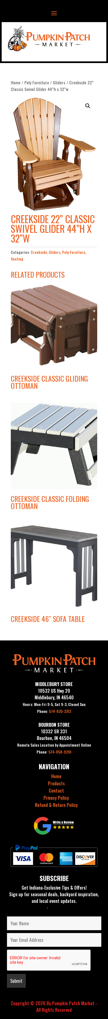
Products (56, 783)
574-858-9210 (54, 752)
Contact (56, 790)
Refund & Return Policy (56, 805)
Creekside (39, 252)
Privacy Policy (56, 797)
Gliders (59, 82)
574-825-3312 (54, 711)
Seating (17, 259)
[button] (88, 106)
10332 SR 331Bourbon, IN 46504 (54, 734)
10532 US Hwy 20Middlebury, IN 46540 (54, 694)
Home (15, 82)
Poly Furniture (36, 82)
